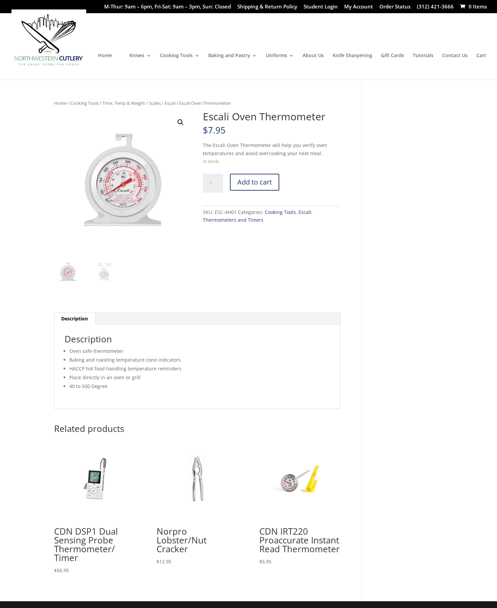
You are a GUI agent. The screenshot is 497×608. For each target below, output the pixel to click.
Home (105, 55)
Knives (136, 55)
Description (74, 318)
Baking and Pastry (229, 55)
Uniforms (276, 55)
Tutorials (423, 55)
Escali (170, 103)
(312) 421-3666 (435, 7)
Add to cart (254, 182)
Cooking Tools (176, 55)
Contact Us (455, 55)
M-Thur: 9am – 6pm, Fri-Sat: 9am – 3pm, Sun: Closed (167, 7)
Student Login (321, 7)
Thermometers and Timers (233, 220)
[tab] (75, 318)
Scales (155, 103)
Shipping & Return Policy (267, 7)
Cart (481, 55)
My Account (358, 7)
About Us (313, 55)
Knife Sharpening (352, 55)
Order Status (394, 7)
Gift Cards (392, 55)
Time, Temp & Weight (123, 103)
